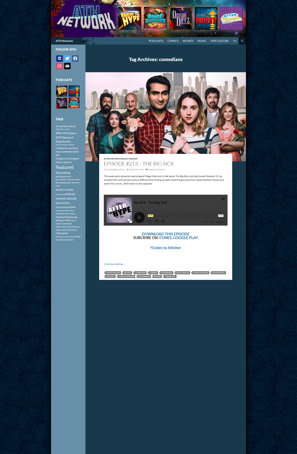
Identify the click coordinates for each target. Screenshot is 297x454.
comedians (140, 273)
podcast (110, 276)
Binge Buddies (63, 141)
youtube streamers (65, 239)
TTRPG (67, 220)
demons (68, 151)
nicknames (60, 194)
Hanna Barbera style (63, 179)
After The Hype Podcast (116, 159)
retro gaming (61, 207)
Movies (188, 41)
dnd (57, 155)
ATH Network (64, 41)
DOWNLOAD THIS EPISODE (165, 234)
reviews (71, 211)
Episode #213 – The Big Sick (139, 163)
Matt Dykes (75, 179)
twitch (73, 221)
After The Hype (136, 169)
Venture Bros (61, 226)
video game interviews (66, 229)
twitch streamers (64, 223)
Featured (64, 167)
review (157, 276)
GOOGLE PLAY (185, 237)
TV (235, 41)
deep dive (60, 151)
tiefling (59, 220)
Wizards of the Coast (64, 237)
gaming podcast (63, 176)
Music (202, 41)
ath (76, 133)
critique (60, 148)
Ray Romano (144, 276)
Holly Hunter (182, 273)
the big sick (170, 276)
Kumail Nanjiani (200, 273)
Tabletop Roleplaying (66, 217)
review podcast (62, 210)
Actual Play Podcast (66, 126)
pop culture (62, 202)
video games (62, 233)
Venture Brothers (74, 227)
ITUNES (165, 237)
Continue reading (114, 263)
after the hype (113, 273)
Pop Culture (220, 41)
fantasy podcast (64, 162)
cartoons (71, 144)
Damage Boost (71, 148)
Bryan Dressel (61, 144)
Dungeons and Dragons (67, 158)
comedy (153, 273)
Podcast (133, 159)
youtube (77, 236)
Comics (173, 41)
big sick (127, 273)
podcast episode (126, 276)
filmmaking (166, 273)
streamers (60, 213)
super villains (70, 214)
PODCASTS (156, 41)
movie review (219, 273)
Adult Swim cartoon (63, 129)
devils (76, 151)
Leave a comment (156, 169)
